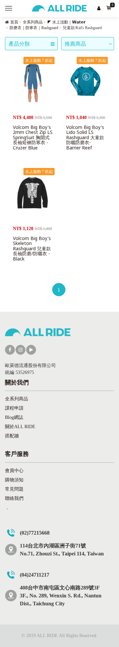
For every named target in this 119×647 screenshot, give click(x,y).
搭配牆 (12, 435)
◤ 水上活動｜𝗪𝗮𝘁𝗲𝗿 (66, 22)
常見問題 (14, 489)
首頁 (14, 22)
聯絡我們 (14, 498)
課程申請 (14, 408)
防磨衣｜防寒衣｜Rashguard (34, 27)
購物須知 (14, 479)
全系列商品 (33, 22)
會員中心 (14, 470)
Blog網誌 (14, 417)
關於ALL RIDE (20, 426)
